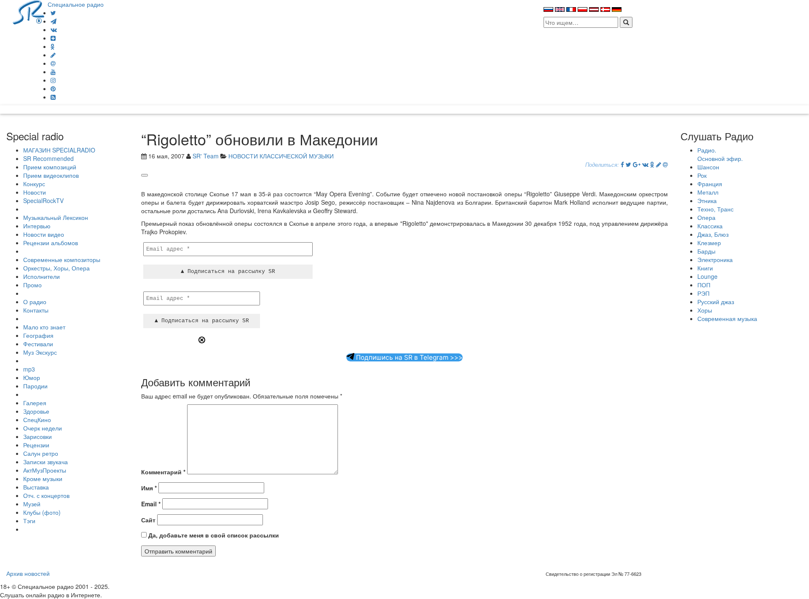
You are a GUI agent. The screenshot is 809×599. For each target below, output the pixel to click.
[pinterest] (53, 88)
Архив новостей (28, 573)
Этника (707, 200)
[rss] (53, 97)
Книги (705, 268)
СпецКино (37, 419)
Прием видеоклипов (51, 175)
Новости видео (43, 234)
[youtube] (53, 71)
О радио (34, 301)
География (38, 335)
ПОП (703, 285)
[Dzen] (53, 38)
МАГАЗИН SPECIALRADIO (59, 150)
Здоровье (36, 411)
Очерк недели (42, 428)
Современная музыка (727, 318)
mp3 (29, 369)
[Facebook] (622, 164)
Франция (709, 183)
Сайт (148, 520)
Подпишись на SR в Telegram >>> (408, 357)
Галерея (34, 402)
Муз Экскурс (40, 352)
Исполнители (41, 276)
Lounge (707, 276)
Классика (710, 226)
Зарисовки (37, 436)
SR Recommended (48, 158)
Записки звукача (45, 461)
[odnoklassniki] (53, 46)
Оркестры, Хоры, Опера (56, 268)
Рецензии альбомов (50, 242)
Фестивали (38, 344)
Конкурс (34, 183)
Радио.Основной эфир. (720, 154)
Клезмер (709, 242)
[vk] (54, 29)
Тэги (29, 520)
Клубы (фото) (42, 512)
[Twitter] (53, 12)
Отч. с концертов (46, 495)
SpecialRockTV (43, 200)
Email (151, 504)
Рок (702, 175)
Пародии (35, 386)
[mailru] (53, 63)
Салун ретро (40, 453)
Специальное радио (76, 4)
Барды (706, 251)
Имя (149, 488)
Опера (706, 217)
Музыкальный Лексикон (55, 217)
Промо (32, 285)
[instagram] (53, 80)
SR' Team (206, 156)
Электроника (715, 259)
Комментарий (163, 472)
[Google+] (636, 164)
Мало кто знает (44, 327)
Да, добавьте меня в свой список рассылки (213, 535)
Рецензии (36, 445)
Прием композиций (49, 167)
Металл (707, 192)
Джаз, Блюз (713, 234)
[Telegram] (53, 21)
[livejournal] (53, 55)
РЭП (703, 293)
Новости (34, 192)
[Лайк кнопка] (144, 175)
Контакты (35, 310)
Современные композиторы (61, 259)
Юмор (31, 377)
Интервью (37, 226)
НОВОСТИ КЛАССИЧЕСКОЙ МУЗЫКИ (281, 156)
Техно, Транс (715, 209)
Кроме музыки (42, 478)
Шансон (708, 167)
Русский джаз (715, 301)
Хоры (704, 310)
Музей (31, 504)
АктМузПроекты (44, 470)
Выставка (36, 487)
